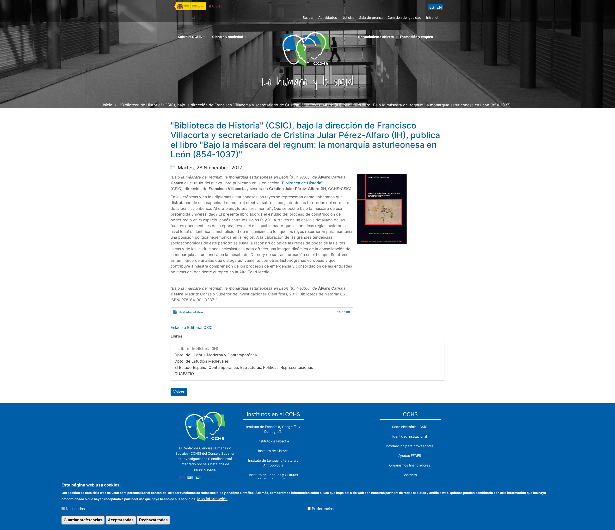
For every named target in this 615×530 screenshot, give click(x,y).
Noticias (348, 17)
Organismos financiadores (409, 465)
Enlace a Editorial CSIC (192, 327)
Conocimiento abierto (376, 37)
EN (439, 7)
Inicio (107, 104)
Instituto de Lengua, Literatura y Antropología (273, 462)
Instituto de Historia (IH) (196, 348)
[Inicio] (307, 48)
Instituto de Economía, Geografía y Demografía (273, 429)
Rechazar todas (153, 520)
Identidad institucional (409, 436)
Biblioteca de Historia (301, 182)
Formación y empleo (416, 37)
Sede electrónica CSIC (409, 427)
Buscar (308, 17)
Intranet (432, 17)
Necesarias (75, 508)
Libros (176, 336)
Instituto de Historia (273, 451)
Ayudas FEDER (409, 455)
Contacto (409, 475)
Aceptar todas (121, 520)
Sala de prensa (371, 17)
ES (431, 7)
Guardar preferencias (83, 520)
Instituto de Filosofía (273, 441)
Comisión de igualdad (404, 17)
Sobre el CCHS (190, 37)
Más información (212, 498)
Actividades (327, 17)
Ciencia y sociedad (228, 37)
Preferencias (323, 508)
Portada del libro (191, 312)
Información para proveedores (409, 446)
